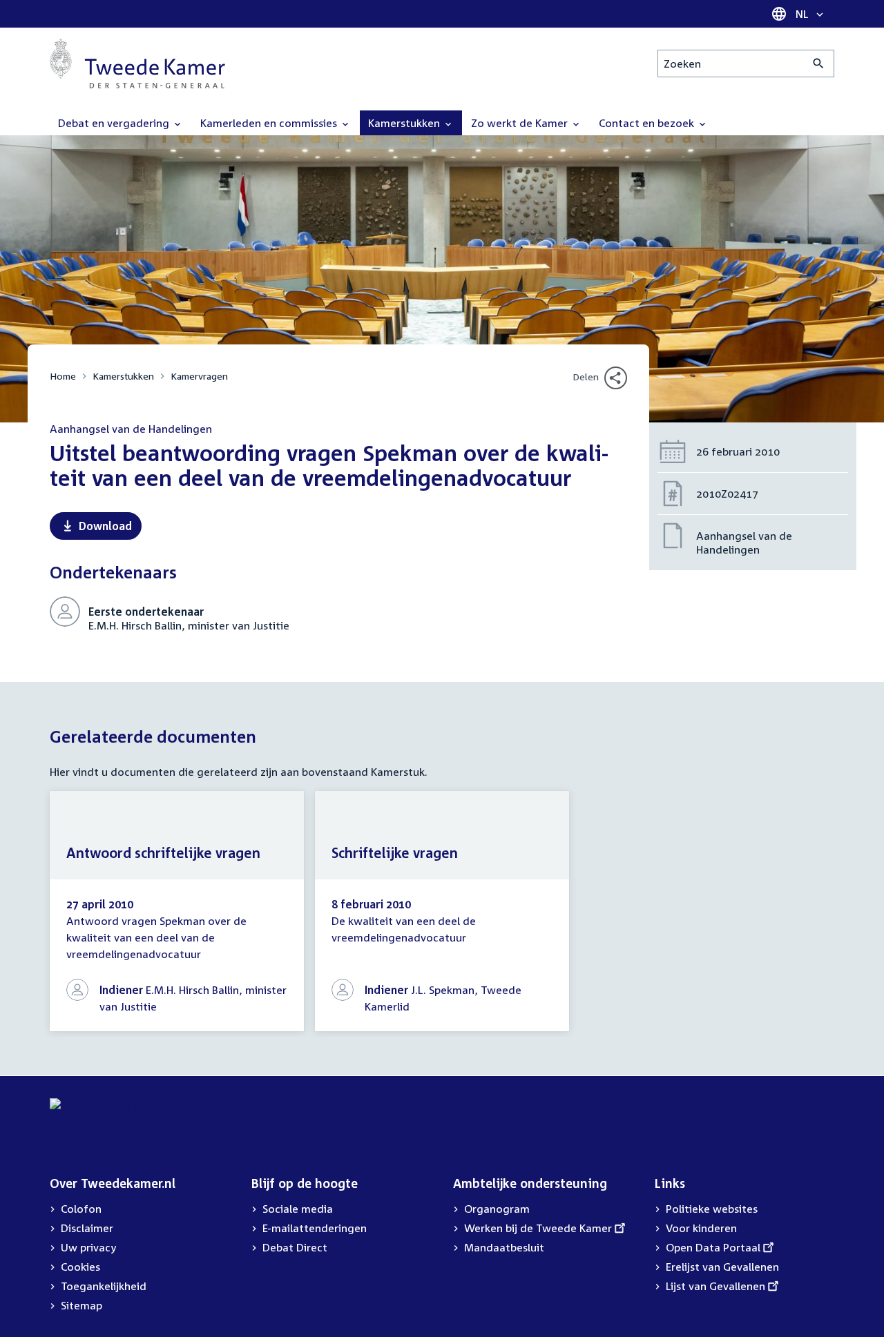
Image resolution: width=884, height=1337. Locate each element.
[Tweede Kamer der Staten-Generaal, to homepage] (137, 63)
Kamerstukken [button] (405, 123)
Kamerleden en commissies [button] (270, 123)
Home (63, 376)
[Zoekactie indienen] (818, 63)
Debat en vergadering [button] (115, 123)
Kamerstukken (123, 376)
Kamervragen (199, 376)
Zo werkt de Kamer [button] (520, 123)
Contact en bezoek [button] (648, 123)
